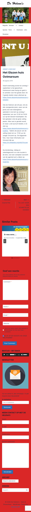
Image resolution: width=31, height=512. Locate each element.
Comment (7, 282)
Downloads (20, 30)
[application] (15, 354)
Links (25, 30)
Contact (21, 25)
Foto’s (10, 30)
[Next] (26, 241)
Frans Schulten (10, 238)
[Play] (4, 355)
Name (6, 306)
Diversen (11, 25)
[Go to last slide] (4, 241)
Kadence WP (15, 507)
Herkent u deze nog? (9, 69)
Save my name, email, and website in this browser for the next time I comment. (16, 330)
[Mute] (22, 355)
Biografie (5, 25)
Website (6, 323)
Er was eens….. (10, 234)
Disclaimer (5, 34)
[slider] (13, 354)
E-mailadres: (6, 399)
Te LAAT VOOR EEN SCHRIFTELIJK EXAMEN (23, 205)
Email (6, 315)
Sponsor (5, 30)
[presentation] (15, 228)
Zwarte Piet (6, 201)
